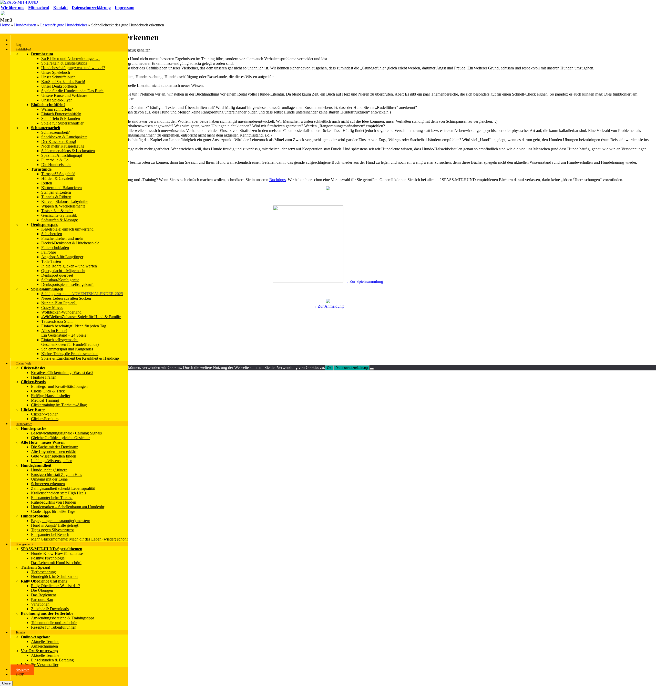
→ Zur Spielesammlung (363, 281)
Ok (329, 368)
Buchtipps (277, 180)
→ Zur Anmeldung (328, 306)
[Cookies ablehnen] (372, 369)
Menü (6, 20)
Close (6, 683)
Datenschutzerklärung (351, 368)
